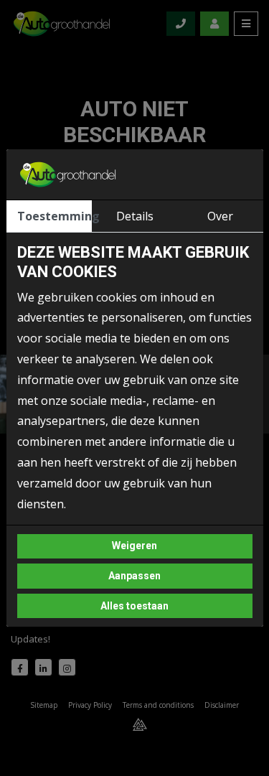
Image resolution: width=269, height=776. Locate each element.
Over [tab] (220, 216)
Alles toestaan (134, 606)
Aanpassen (134, 575)
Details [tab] (135, 216)
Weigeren (134, 545)
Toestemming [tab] (54, 216)
